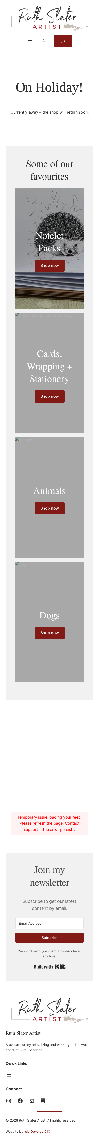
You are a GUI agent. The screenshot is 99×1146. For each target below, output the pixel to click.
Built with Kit (50, 966)
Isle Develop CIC (37, 1131)
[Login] (43, 41)
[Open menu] (30, 41)
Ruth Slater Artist (23, 1032)
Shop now (49, 265)
